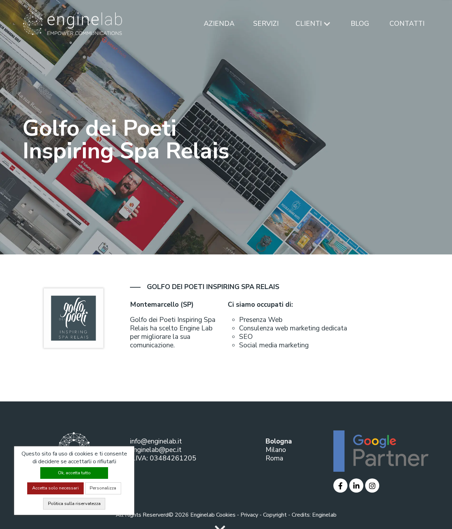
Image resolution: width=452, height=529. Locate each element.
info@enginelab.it (156, 441)
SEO (246, 336)
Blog (360, 23)
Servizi (266, 23)
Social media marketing (274, 345)
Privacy (249, 515)
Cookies (226, 515)
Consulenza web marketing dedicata (293, 328)
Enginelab (324, 515)
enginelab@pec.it (156, 449)
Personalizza (103, 488)
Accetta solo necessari (55, 488)
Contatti (406, 23)
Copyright (275, 515)
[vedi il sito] (340, 485)
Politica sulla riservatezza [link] (74, 503)
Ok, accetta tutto (74, 473)
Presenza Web (260, 319)
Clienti (309, 23)
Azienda (219, 23)
